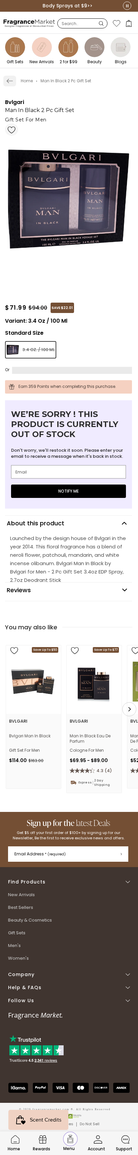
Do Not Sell (89, 1124)
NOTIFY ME (68, 491)
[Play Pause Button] (127, 6)
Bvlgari (14, 102)
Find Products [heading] (27, 882)
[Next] (129, 709)
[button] (129, 23)
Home (27, 81)
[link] (9, 81)
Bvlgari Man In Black (30, 736)
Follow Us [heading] (21, 1001)
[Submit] (121, 854)
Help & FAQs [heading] (25, 987)
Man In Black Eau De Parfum (90, 738)
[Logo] (29, 23)
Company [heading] (21, 974)
